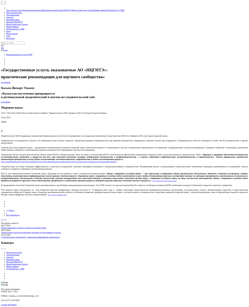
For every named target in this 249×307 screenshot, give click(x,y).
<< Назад (10, 210)
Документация (28, 10)
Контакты (10, 38)
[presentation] (2, 248)
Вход (8, 31)
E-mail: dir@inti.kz (9, 305)
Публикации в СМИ (115, 10)
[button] (7, 8)
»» (6, 219)
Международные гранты (83, 10)
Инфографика (100, 10)
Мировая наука (49, 10)
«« (2, 219)
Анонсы (38, 10)
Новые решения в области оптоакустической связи (23, 228)
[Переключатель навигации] (3, 2)
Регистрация (11, 34)
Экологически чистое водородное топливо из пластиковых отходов (31, 232)
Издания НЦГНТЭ (64, 10)
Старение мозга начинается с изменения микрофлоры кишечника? (30, 237)
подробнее (5, 82)
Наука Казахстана (14, 10)
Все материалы (13, 215)
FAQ (8, 36)
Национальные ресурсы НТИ (19, 55)
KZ (2, 48)
